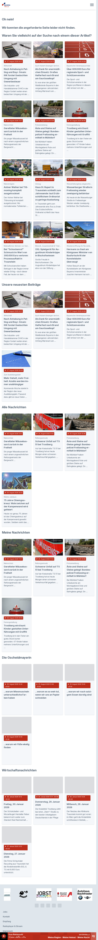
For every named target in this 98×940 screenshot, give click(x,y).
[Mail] (60, 888)
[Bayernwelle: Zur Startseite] (45, 4)
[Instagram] (54, 888)
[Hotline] (37, 888)
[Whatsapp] (42, 888)
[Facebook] (48, 888)
